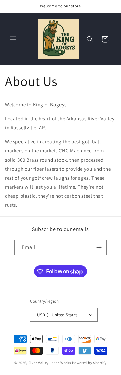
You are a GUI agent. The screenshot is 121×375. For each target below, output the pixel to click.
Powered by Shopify (89, 362)
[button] (13, 39)
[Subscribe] (98, 247)
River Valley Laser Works (49, 362)
